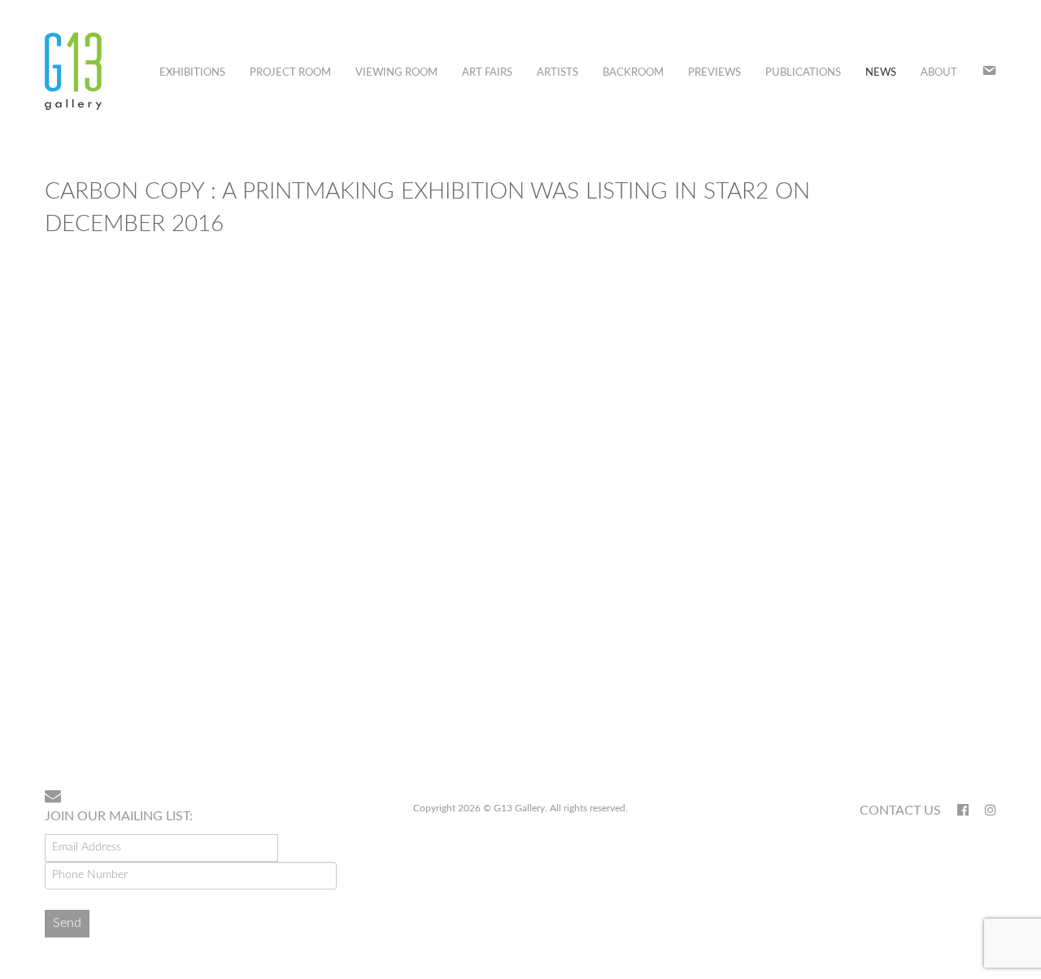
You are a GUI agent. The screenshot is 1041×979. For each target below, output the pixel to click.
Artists (557, 73)
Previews (714, 73)
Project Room (290, 73)
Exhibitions (192, 73)
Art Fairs (487, 73)
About (939, 73)
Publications (803, 73)
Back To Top (954, 724)
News (880, 73)
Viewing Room (396, 73)
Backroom (633, 73)
